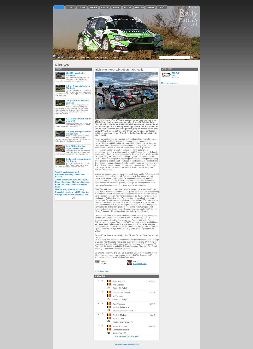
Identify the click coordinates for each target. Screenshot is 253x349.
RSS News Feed (102, 271)
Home (60, 57)
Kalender (85, 57)
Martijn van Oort (140, 264)
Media (115, 57)
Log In (193, 7)
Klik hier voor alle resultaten (126, 336)
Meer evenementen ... (170, 83)
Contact (117, 344)
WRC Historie (101, 57)
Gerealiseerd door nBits (130, 344)
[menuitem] (60, 57)
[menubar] (87, 57)
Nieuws (72, 57)
